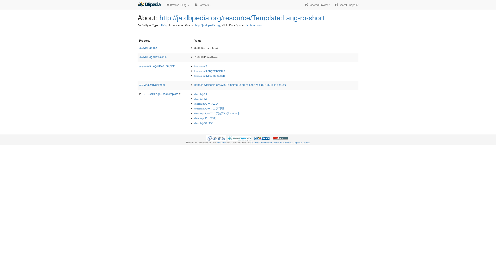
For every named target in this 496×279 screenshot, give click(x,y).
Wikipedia (221, 142)
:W (200, 99)
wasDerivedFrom (152, 85)
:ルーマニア (206, 103)
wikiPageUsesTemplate (157, 66)
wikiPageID (148, 48)
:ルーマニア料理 (209, 108)
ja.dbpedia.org (255, 25)
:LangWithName (209, 71)
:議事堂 (203, 123)
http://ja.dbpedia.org (207, 25)
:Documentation (209, 76)
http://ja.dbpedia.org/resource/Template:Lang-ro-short (241, 17)
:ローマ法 (205, 118)
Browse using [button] (178, 5)
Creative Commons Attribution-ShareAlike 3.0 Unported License (280, 142)
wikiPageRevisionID (153, 57)
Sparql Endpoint (348, 5)
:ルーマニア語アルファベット (217, 113)
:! (200, 66)
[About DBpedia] (149, 5)
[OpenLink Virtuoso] (216, 137)
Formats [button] (204, 5)
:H (200, 94)
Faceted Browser (319, 5)
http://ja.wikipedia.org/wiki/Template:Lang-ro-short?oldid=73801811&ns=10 (240, 85)
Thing (164, 25)
